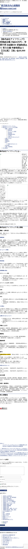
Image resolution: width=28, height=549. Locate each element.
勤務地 (6, 139)
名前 (1, 476)
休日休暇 (7, 145)
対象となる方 (8, 138)
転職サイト (5, 518)
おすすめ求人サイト (7, 539)
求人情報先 (5, 148)
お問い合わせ (6, 541)
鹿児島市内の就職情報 (17, 446)
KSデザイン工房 (6, 527)
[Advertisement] (14, 73)
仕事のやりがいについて (13, 137)
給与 (6, 142)
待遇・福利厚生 (9, 146)
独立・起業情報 (6, 513)
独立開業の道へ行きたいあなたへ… (11, 537)
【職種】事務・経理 (7, 504)
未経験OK (9, 446)
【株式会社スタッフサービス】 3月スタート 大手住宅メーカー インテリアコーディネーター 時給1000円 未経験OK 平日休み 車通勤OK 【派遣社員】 (14, 450)
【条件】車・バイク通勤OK (9, 501)
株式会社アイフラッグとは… (9, 126)
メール (2, 479)
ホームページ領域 (12, 131)
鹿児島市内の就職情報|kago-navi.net (14, 547)
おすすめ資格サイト (7, 511)
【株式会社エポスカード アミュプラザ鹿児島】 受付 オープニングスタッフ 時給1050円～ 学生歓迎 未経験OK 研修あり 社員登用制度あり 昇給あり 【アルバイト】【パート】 (14, 454)
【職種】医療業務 (7, 505)
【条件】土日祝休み (7, 31)
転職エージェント (7, 516)
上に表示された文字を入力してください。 (10, 486)
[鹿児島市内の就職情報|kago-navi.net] (14, 8)
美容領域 (10, 132)
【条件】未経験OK (20, 58)
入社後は (10, 135)
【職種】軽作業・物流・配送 (9, 509)
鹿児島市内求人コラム (10, 59)
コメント (2, 466)
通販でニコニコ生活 (7, 528)
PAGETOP (2, 525)
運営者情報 (5, 544)
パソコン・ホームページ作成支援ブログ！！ (13, 530)
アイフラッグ (6, 444)
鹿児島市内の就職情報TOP (9, 535)
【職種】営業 (6, 507)
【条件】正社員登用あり (8, 500)
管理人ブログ (6, 515)
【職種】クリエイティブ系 (9, 502)
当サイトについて (7, 536)
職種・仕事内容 (9, 128)
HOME (4, 28)
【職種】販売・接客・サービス (10, 508)
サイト (1, 481)
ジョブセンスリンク (14, 444)
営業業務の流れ (11, 134)
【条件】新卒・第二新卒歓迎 (8, 58)
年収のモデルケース (12, 143)
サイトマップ (6, 543)
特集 (4, 512)
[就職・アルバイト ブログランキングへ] (3, 409)
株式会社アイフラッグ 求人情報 (10, 127)
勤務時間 (7, 141)
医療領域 (10, 130)
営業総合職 (21, 444)
